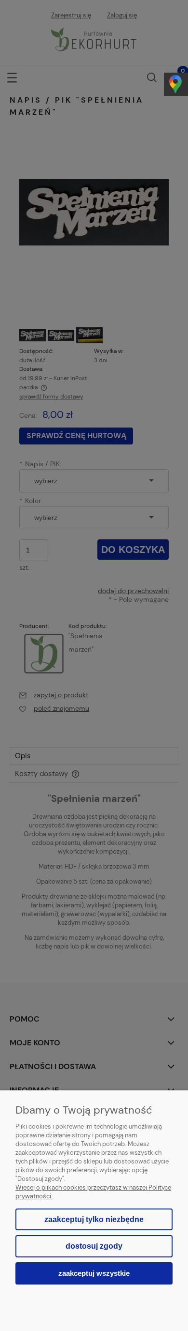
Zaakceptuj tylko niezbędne (94, 1219)
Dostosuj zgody (94, 1246)
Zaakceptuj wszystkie (94, 1273)
